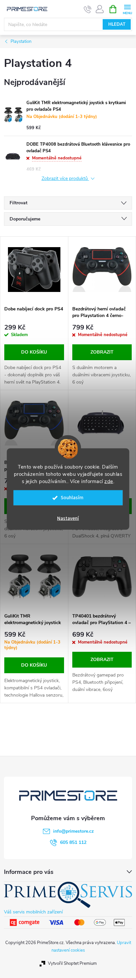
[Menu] (127, 8)
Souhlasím (72, 497)
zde (108, 481)
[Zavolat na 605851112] (88, 9)
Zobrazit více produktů (65, 179)
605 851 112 (73, 842)
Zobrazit (102, 352)
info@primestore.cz (73, 831)
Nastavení (68, 518)
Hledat (116, 24)
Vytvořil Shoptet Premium (72, 963)
